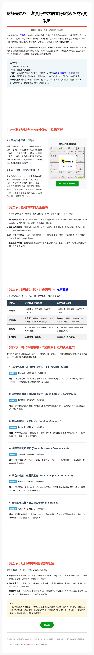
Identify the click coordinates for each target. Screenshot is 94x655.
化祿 (72, 73)
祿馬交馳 (62, 289)
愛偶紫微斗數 (28, 644)
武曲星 (56, 73)
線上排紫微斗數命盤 (67, 183)
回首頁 (47, 624)
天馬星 (23, 35)
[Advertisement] (47, 106)
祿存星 (64, 73)
